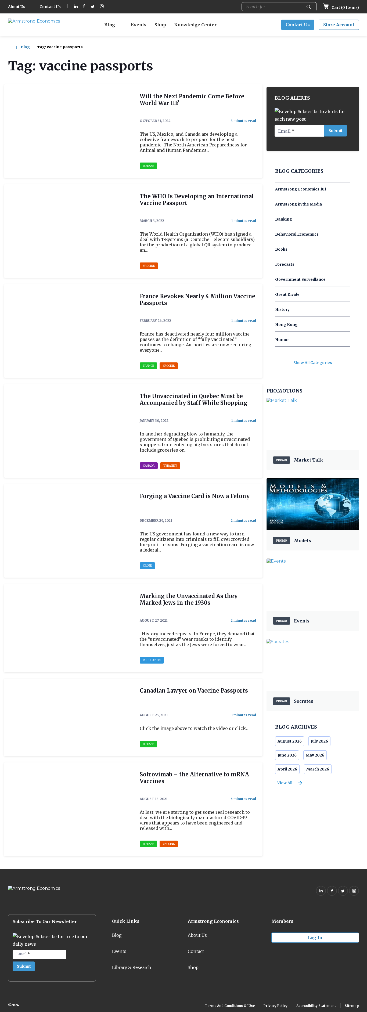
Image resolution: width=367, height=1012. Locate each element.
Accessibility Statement (316, 1006)
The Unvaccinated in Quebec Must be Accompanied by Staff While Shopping (193, 399)
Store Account (338, 24)
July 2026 (319, 741)
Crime (147, 565)
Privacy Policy (275, 1006)
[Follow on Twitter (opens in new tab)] (93, 6)
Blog (109, 24)
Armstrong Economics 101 (300, 189)
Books (281, 249)
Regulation (152, 660)
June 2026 (287, 755)
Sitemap (352, 1006)
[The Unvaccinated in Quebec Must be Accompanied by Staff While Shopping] (68, 431)
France (148, 366)
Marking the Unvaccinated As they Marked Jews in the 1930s (189, 599)
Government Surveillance (300, 279)
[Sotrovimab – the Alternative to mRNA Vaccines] (68, 809)
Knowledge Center (195, 24)
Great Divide (287, 294)
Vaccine (149, 266)
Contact (196, 951)
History (282, 309)
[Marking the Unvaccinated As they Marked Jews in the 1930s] (68, 628)
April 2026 (287, 769)
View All (284, 782)
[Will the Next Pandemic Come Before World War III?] (68, 131)
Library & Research (131, 967)
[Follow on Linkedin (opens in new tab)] (76, 6)
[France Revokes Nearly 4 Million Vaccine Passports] (68, 331)
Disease (148, 166)
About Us (16, 6)
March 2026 (317, 769)
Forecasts (284, 264)
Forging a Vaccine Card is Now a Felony (195, 496)
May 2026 (315, 755)
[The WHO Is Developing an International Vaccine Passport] (68, 231)
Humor (282, 339)
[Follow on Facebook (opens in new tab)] (84, 6)
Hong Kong (286, 324)
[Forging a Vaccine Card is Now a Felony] (68, 531)
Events (138, 24)
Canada (148, 465)
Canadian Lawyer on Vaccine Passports (194, 690)
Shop (160, 24)
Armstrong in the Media (298, 204)
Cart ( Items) (345, 7)
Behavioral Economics (297, 234)
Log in (315, 937)
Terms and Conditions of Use (230, 1006)
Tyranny (170, 465)
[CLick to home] (14, 47)
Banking (283, 219)
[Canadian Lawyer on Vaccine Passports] (68, 717)
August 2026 (290, 741)
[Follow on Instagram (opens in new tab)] (102, 6)
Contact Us (50, 6)
